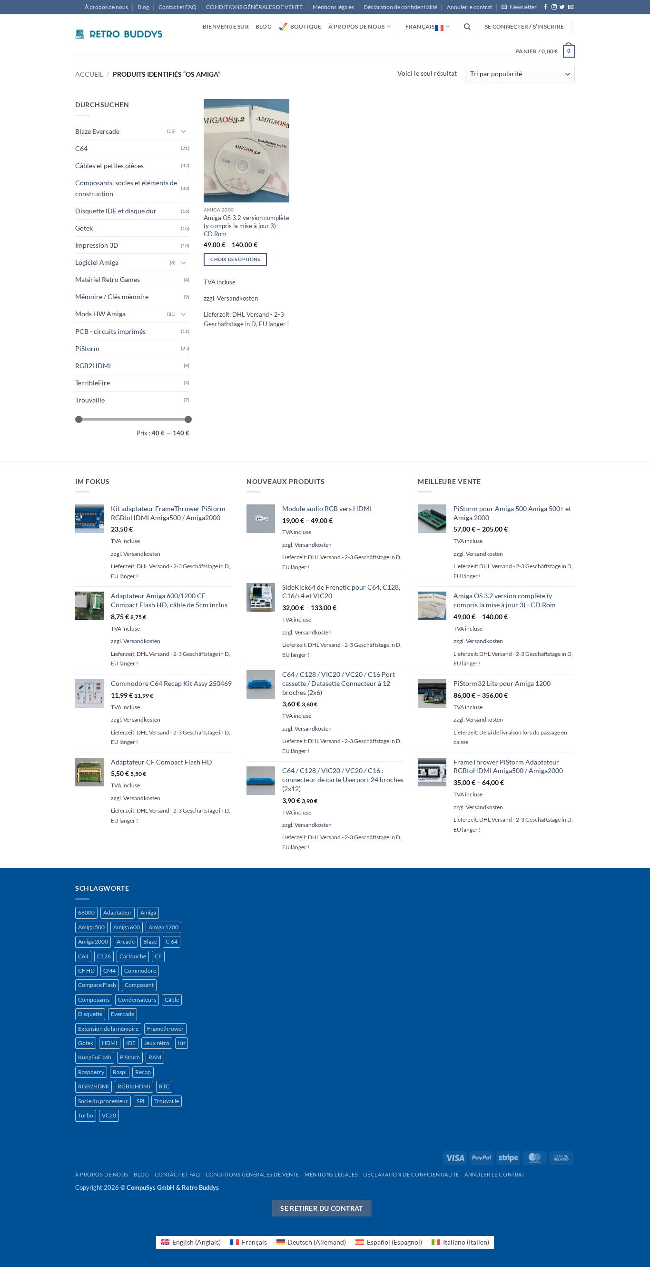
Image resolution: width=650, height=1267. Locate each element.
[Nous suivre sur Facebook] (545, 7)
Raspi (120, 1072)
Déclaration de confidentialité (400, 7)
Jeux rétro (156, 1043)
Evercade (122, 1014)
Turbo (85, 1115)
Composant (139, 985)
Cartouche (132, 956)
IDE (131, 1043)
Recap (143, 1072)
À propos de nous (106, 7)
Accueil (89, 74)
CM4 (109, 970)
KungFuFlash (94, 1057)
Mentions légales (333, 7)
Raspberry (91, 1072)
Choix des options (235, 259)
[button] (519, 7)
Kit (181, 1043)
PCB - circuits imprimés (110, 331)
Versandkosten (237, 298)
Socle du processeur (103, 1101)
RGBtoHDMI (134, 1086)
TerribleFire (92, 383)
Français (420, 26)
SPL (141, 1101)
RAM (154, 1057)
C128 (104, 956)
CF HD (86, 970)
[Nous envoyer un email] (570, 7)
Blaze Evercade (97, 131)
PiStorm (87, 348)
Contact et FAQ (177, 7)
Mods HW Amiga (100, 314)
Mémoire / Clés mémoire (111, 296)
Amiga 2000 (93, 941)
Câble (172, 999)
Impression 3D (96, 245)
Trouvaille (90, 400)
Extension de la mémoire (108, 1029)
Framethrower (165, 1029)
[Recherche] (467, 27)
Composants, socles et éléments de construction (126, 188)
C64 (81, 148)
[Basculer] (183, 131)
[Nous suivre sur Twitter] (562, 7)
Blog (143, 7)
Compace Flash (97, 985)
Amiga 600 (126, 927)
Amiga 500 (91, 927)
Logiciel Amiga (96, 262)
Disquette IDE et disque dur (116, 211)
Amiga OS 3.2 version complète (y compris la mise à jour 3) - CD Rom (246, 226)
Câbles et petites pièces (109, 165)
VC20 (109, 1115)
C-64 (171, 941)
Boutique (306, 26)
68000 (86, 912)
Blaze (150, 941)
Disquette (90, 1014)
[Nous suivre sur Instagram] (554, 7)
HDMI (110, 1043)
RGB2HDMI (93, 366)
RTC (164, 1086)
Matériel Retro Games (107, 279)
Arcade (126, 941)
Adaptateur (117, 912)
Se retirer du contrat (321, 1208)
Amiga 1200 (163, 927)
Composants (93, 999)
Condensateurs (137, 999)
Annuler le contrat (469, 7)
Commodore (140, 970)
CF (158, 956)
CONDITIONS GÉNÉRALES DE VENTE (254, 7)
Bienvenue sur (226, 26)
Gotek (84, 228)
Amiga (148, 912)
